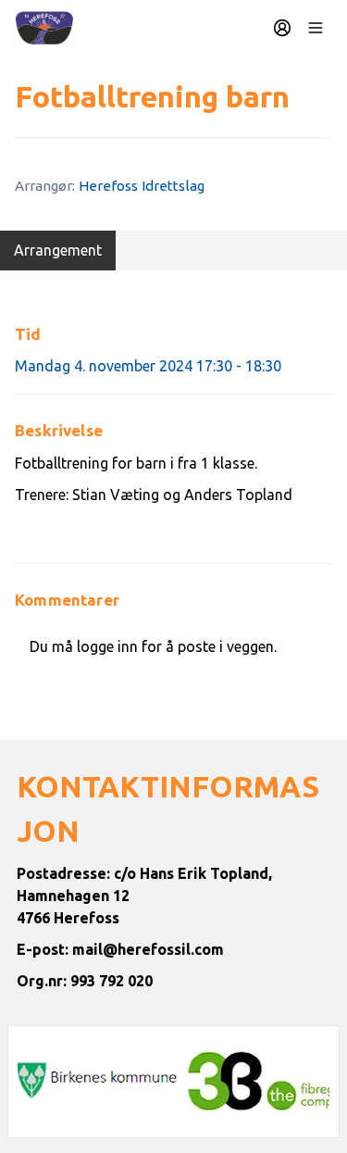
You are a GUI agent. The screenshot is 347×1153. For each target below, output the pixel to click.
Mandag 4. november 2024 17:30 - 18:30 (148, 365)
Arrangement (58, 250)
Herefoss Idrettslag (141, 186)
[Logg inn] (282, 27)
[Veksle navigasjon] (315, 27)
